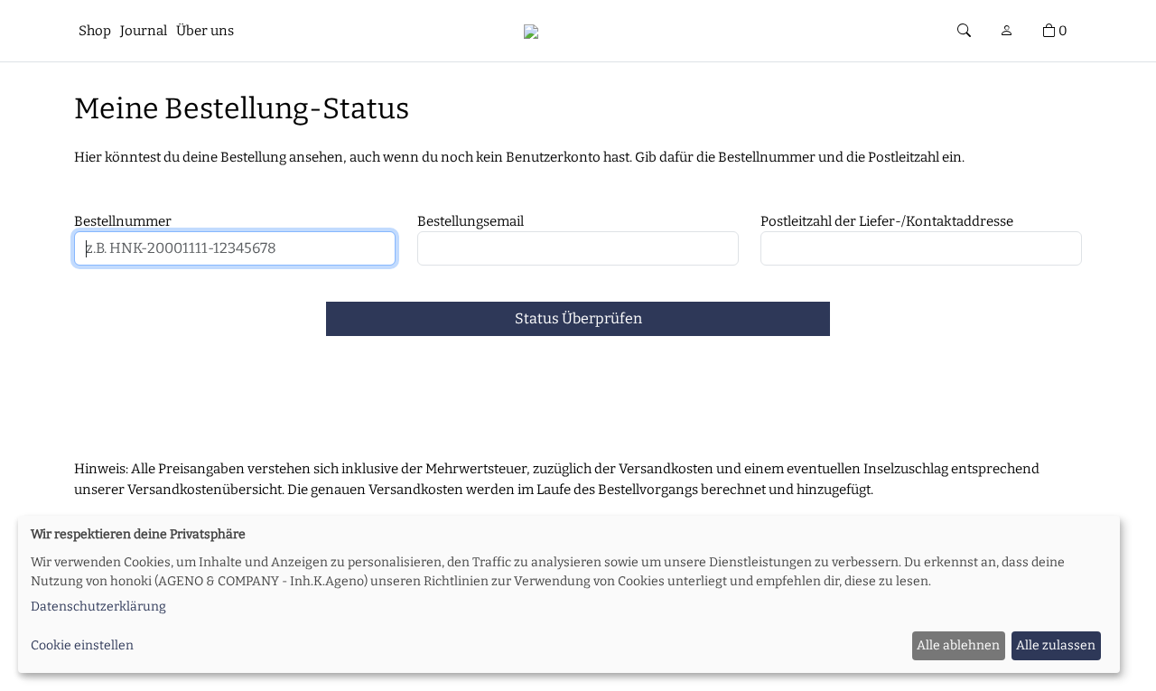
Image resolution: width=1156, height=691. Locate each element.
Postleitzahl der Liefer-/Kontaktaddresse (886, 221)
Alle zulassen (1055, 645)
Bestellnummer (123, 221)
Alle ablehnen (958, 645)
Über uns (205, 31)
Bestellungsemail (470, 221)
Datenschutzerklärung (98, 606)
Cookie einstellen (82, 645)
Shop (95, 31)
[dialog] (569, 594)
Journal (143, 31)
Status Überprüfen (578, 318)
